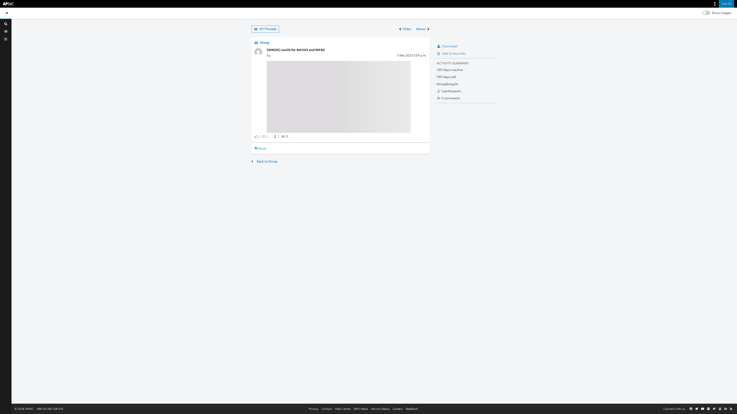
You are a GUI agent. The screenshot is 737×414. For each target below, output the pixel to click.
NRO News (361, 408)
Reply (262, 148)
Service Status (380, 408)
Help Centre (343, 408)
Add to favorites (454, 53)
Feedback (412, 408)
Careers (397, 408)
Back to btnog (267, 161)
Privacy (313, 408)
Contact (326, 408)
